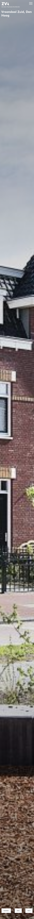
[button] (31, 3)
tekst (28, 911)
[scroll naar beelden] (17, 916)
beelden (6, 911)
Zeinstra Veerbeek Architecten (11, 7)
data (18, 911)
